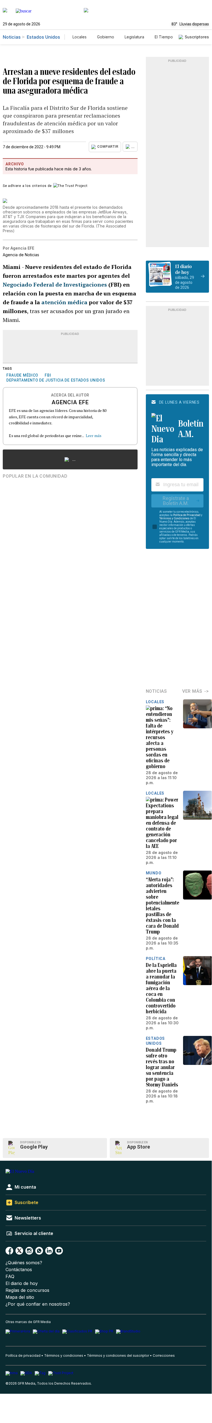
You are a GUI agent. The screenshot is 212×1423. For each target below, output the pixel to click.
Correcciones (164, 1355)
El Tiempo (164, 37)
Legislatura (134, 37)
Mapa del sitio (20, 1297)
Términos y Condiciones (174, 518)
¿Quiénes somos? (24, 1262)
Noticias (12, 37)
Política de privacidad (23, 1355)
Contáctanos (19, 1269)
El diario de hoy (22, 1283)
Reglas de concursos (27, 1290)
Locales (80, 37)
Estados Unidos (43, 37)
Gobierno (105, 37)
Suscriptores (197, 37)
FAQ (10, 1276)
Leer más (93, 435)
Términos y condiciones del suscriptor (118, 1355)
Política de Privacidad (186, 515)
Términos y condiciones (63, 1355)
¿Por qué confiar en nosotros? (38, 1304)
